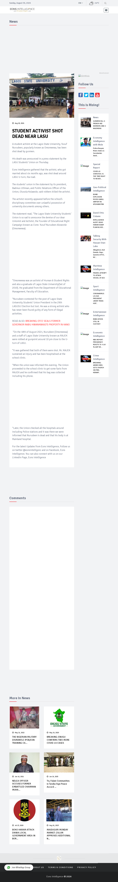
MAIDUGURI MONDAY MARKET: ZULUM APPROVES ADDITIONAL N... (59, 834)
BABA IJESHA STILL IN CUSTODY (98, 321)
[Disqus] (42, 551)
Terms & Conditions (60, 867)
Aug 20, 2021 (19, 123)
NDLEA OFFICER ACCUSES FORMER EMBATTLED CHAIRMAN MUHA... (24, 785)
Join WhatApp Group (21, 867)
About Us (38, 867)
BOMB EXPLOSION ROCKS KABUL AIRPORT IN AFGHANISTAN (98, 199)
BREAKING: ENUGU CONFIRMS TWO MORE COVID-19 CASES (58, 739)
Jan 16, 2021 (19, 777)
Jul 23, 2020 (19, 825)
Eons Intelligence (55, 876)
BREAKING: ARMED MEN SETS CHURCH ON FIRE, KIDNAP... (98, 368)
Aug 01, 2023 (54, 825)
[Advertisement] (59, 48)
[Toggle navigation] (106, 10)
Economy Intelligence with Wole (99, 141)
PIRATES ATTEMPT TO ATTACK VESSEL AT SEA (99, 275)
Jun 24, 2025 (53, 777)
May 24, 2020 (54, 733)
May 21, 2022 (19, 733)
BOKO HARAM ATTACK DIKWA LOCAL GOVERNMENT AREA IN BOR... (23, 834)
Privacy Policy (86, 867)
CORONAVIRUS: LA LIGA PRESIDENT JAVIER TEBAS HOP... (98, 298)
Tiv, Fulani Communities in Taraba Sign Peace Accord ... (58, 783)
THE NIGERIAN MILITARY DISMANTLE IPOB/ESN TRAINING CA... (24, 739)
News (95, 117)
